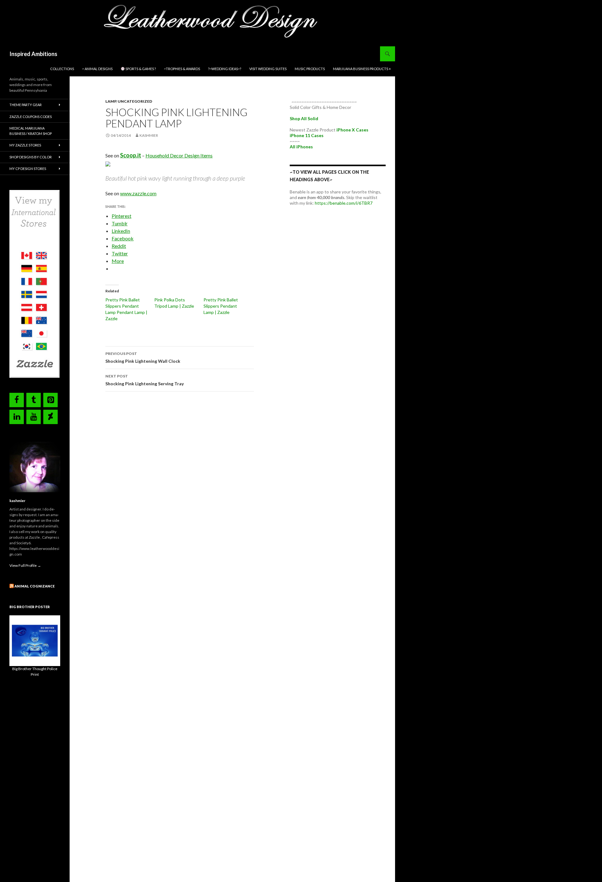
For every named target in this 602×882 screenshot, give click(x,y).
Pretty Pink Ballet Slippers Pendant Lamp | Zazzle (220, 306)
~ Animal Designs (97, 69)
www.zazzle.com (138, 193)
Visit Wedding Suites (268, 69)
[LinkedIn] (16, 417)
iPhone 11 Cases (307, 135)
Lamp (110, 101)
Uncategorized (135, 101)
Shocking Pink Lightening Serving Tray (144, 380)
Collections (62, 69)
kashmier (149, 135)
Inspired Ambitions (33, 53)
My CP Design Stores (27, 169)
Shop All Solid (304, 118)
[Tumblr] (33, 400)
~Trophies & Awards (182, 69)
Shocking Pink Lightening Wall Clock (142, 357)
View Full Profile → (25, 565)
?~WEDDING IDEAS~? (224, 69)
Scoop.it (130, 155)
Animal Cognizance (34, 586)
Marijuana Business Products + (362, 69)
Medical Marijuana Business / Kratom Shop (30, 131)
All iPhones (301, 146)
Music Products (310, 69)
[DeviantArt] (50, 417)
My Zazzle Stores (25, 145)
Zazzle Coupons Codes (30, 117)
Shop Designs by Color (30, 157)
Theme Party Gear (25, 105)
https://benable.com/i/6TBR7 (343, 203)
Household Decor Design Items (179, 155)
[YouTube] (33, 417)
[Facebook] (16, 400)
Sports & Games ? (140, 69)
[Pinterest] (50, 400)
